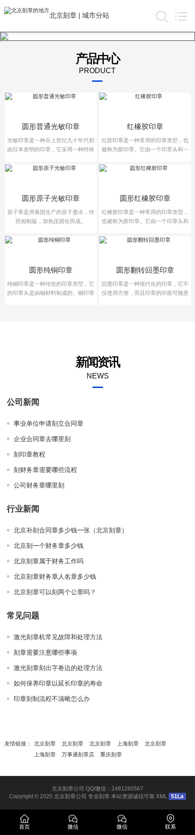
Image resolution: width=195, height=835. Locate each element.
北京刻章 (63, 15)
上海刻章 (128, 744)
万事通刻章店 (78, 754)
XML (161, 796)
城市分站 (95, 15)
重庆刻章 (111, 754)
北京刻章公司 (70, 796)
